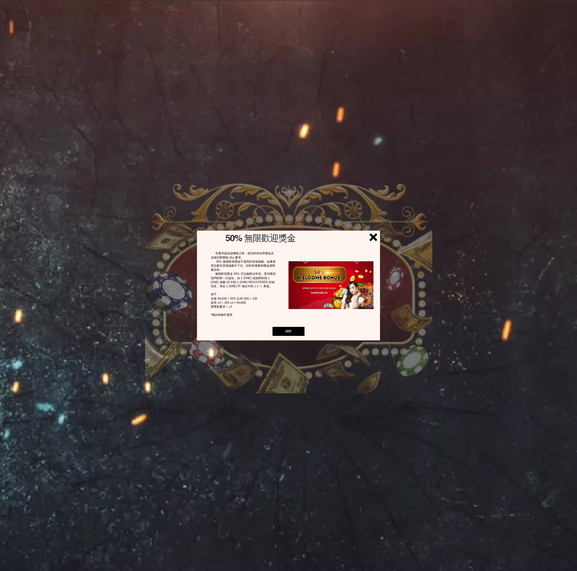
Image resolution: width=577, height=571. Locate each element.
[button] (373, 237)
